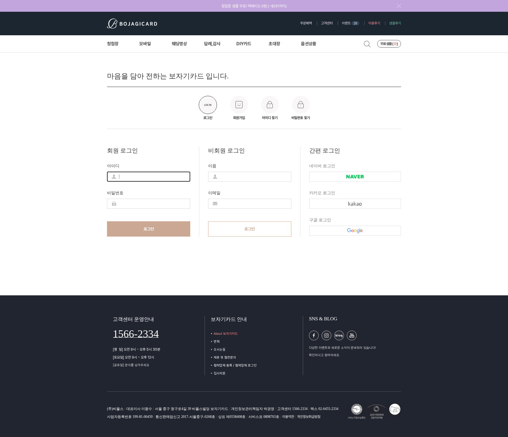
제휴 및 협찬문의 (225, 357)
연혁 (217, 342)
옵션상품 (308, 44)
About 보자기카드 (226, 334)
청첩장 (112, 44)
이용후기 (374, 23)
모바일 (145, 44)
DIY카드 (243, 44)
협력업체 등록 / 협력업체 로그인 (235, 365)
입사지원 (219, 373)
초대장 (274, 44)
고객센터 (327, 23)
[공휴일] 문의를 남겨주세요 (131, 365)
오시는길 (219, 349)
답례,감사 (212, 44)
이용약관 (288, 417)
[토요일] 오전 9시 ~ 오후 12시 (133, 357)
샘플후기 (395, 23)
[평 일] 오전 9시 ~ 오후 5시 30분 (136, 349)
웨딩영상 (179, 44)
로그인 (148, 229)
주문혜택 (306, 23)
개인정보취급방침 (308, 417)
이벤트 (349, 23)
